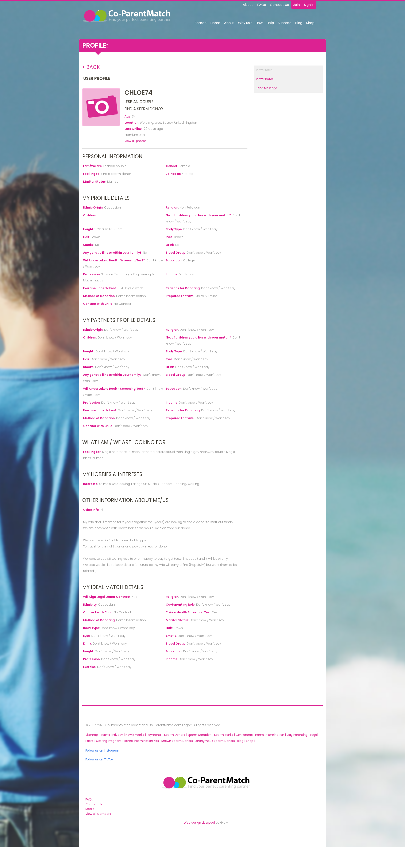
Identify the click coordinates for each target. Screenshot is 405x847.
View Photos (265, 79)
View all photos (135, 141)
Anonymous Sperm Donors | (216, 741)
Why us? (245, 22)
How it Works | (136, 735)
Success (284, 22)
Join (296, 4)
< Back (91, 67)
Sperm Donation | (201, 735)
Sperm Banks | (225, 735)
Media (89, 809)
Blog (298, 22)
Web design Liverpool (199, 822)
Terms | (106, 735)
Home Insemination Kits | (142, 741)
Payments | (155, 735)
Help (270, 22)
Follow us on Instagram (102, 750)
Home (215, 22)
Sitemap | (92, 735)
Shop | (250, 741)
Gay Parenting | (298, 735)
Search (201, 22)
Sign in (309, 4)
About (248, 4)
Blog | (241, 741)
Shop (310, 22)
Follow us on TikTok (99, 759)
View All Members (98, 814)
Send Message (266, 88)
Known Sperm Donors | (178, 741)
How (259, 22)
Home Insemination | (271, 735)
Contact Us (279, 4)
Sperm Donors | (176, 735)
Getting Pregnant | (110, 741)
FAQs (261, 4)
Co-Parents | (245, 735)
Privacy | (119, 735)
